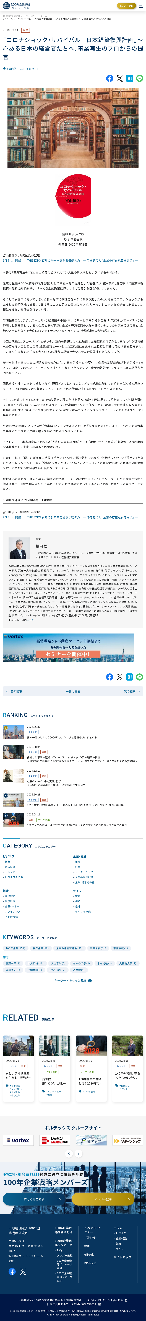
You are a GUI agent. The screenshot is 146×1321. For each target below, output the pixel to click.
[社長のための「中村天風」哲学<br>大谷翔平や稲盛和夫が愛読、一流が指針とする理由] (73, 778)
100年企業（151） (16, 948)
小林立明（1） (35, 970)
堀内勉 (12, 68)
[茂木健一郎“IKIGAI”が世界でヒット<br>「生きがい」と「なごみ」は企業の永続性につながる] (54, 1069)
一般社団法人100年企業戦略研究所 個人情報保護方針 (50, 1300)
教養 (50, 1094)
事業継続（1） (120, 948)
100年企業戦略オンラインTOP (18, 15)
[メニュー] (141, 5)
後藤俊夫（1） (13, 970)
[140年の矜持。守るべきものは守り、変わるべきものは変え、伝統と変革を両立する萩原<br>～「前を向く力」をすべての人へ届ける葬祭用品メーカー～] (127, 1069)
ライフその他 (44, 819)
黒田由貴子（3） (128, 963)
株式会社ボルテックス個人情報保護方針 (73, 1304)
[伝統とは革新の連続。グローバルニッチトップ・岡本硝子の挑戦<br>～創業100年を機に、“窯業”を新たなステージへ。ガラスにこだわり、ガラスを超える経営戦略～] (73, 754)
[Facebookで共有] (109, 78)
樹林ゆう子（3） (81, 963)
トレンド (33, 731)
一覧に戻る (73, 691)
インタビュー (18, 1089)
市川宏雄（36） (36, 963)
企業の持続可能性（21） (69, 948)
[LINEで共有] (139, 78)
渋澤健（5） (79, 970)
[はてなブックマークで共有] (129, 78)
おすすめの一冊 (30, 68)
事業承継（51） (98, 948)
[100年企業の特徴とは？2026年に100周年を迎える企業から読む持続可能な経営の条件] (73, 820)
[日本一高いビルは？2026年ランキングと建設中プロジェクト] (73, 732)
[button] (69, 1154)
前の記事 (16, 691)
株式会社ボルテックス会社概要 (105, 1300)
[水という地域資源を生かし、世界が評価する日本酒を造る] (18, 1069)
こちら (31, 620)
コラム (43, 15)
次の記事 (130, 691)
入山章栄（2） (58, 963)
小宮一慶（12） (57, 970)
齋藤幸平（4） (13, 963)
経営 (25, 30)
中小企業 (15, 1095)
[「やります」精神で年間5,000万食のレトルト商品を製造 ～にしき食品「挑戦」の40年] (73, 800)
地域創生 (15, 1092)
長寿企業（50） (41, 948)
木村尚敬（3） (104, 963)
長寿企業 (15, 1085)
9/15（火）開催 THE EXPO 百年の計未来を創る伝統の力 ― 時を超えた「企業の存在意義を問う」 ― (70, 260)
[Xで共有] (119, 78)
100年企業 (89, 1091)
